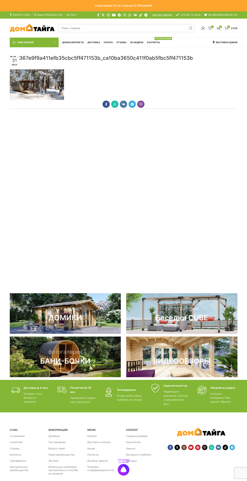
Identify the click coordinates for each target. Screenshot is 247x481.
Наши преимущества (61, 454)
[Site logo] (32, 27)
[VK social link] (135, 15)
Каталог (92, 435)
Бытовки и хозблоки (138, 454)
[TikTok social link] (140, 15)
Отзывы (15, 448)
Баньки (130, 448)
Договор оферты (97, 460)
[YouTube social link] (114, 15)
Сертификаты (18, 460)
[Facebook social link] (98, 15)
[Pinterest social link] (119, 15)
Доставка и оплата (98, 442)
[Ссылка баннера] (65, 313)
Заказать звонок (162, 15)
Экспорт (53, 460)
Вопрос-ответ (56, 448)
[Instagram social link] (108, 15)
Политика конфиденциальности (100, 468)
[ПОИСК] (191, 28)
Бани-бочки (133, 442)
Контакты (15, 454)
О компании (17, 435)
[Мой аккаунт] (203, 28)
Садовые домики (137, 435)
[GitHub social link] (124, 15)
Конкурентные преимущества (19, 468)
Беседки (131, 460)
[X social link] (103, 15)
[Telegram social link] (145, 15)
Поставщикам (57, 442)
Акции (91, 448)
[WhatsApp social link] (129, 15)
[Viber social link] (140, 104)
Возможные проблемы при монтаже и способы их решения (63, 470)
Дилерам (54, 435)
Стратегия (16, 442)
